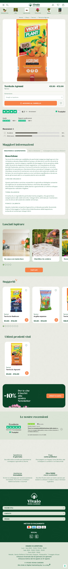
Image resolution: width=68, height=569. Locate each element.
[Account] (53, 5)
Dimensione (8, 93)
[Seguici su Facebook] (36, 536)
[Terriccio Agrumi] (17, 354)
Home (21, 17)
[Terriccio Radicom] (16, 300)
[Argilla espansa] (46, 300)
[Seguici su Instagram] (31, 536)
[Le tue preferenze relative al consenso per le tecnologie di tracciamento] (65, 566)
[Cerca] (7, 5)
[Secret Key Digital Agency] (46, 565)
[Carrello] (63, 5)
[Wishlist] (58, 5)
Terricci (33, 17)
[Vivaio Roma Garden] (34, 4)
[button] (3, 264)
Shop (27, 17)
